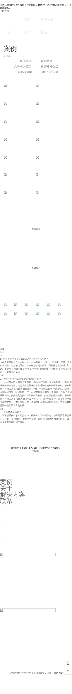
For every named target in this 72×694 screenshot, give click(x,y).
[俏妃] (41, 314)
